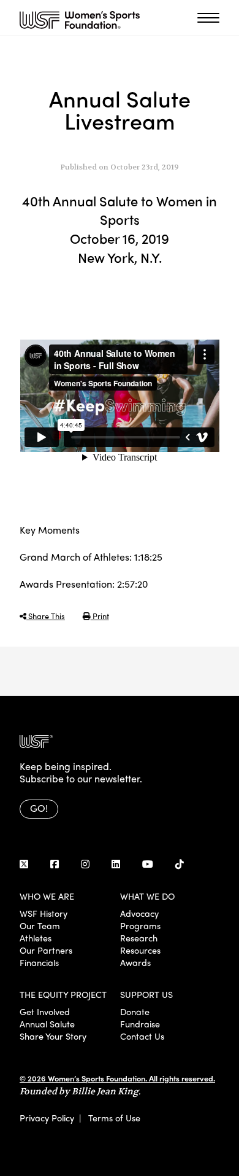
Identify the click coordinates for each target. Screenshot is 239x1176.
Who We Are (47, 896)
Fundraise (140, 1024)
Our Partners (46, 950)
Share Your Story (53, 1036)
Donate (135, 1011)
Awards (135, 962)
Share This (45, 615)
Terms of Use (114, 1118)
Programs (140, 925)
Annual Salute (47, 1024)
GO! (39, 808)
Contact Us (142, 1036)
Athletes (35, 938)
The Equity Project (63, 994)
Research (138, 938)
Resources (140, 950)
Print (100, 615)
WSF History (43, 913)
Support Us (146, 994)
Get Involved (45, 1011)
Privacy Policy (47, 1118)
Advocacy (139, 913)
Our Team (40, 925)
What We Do (147, 896)
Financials (39, 962)
